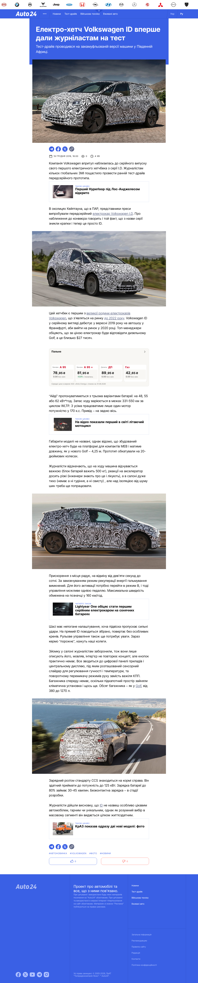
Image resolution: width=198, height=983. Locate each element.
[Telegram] (39, 974)
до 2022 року (114, 318)
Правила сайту (139, 947)
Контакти (136, 959)
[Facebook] (18, 974)
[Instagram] (46, 974)
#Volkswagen (78, 853)
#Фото (93, 853)
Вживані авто (110, 13)
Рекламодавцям (139, 941)
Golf (138, 686)
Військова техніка (90, 13)
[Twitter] (25, 974)
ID (101, 805)
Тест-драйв (71, 13)
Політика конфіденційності (144, 965)
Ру (181, 13)
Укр (172, 13)
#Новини (105, 853)
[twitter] (65, 149)
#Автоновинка (58, 853)
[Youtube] (32, 974)
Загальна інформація (141, 934)
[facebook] (58, 149)
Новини (57, 13)
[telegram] (51, 149)
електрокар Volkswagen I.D (113, 214)
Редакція (136, 953)
